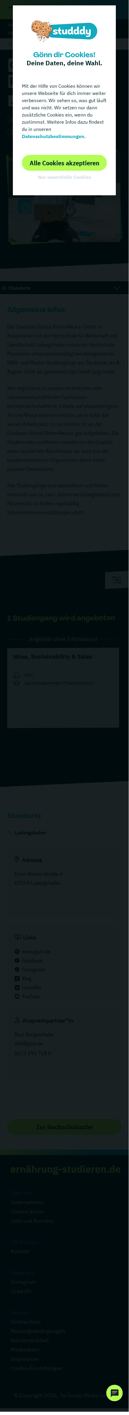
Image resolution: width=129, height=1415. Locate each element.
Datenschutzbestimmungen (53, 136)
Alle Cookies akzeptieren (64, 162)
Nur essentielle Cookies (64, 177)
